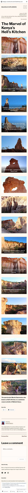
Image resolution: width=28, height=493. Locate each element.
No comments (24, 19)
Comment (21, 459)
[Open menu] (25, 6)
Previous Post (4, 436)
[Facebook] (2, 473)
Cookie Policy (7, 487)
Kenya (16, 16)
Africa (2, 16)
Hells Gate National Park (9, 16)
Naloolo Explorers (9, 7)
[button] (14, 63)
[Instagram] (8, 473)
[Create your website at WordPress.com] (14, 1)
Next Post (24, 436)
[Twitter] (5, 473)
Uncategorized (8, 17)
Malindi (19, 16)
